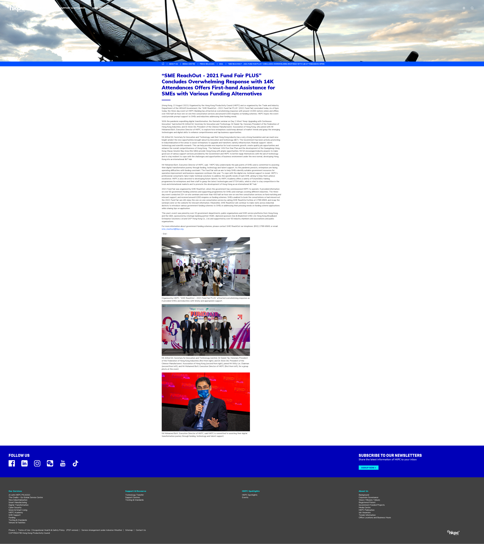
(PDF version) (72, 530)
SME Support (15, 515)
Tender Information (367, 515)
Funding (12, 517)
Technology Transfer (134, 495)
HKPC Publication (366, 510)
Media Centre (365, 507)
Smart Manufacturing (18, 502)
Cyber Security (15, 507)
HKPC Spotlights (249, 495)
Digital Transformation (18, 505)
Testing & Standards (18, 520)
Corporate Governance (368, 497)
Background (364, 495)
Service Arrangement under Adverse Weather (102, 530)
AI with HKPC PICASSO (19, 495)
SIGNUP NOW (367, 467)
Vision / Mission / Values (369, 500)
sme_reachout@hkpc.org (172, 229)
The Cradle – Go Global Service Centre (26, 497)
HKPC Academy (16, 512)
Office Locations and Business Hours (375, 517)
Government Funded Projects (372, 505)
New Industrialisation (18, 500)
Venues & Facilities (17, 522)
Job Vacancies (365, 512)
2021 (221, 64)
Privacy (12, 530)
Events (245, 497)
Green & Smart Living (18, 510)
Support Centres (132, 497)
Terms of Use (24, 530)
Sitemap (129, 530)
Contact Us (141, 530)
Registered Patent (367, 502)
